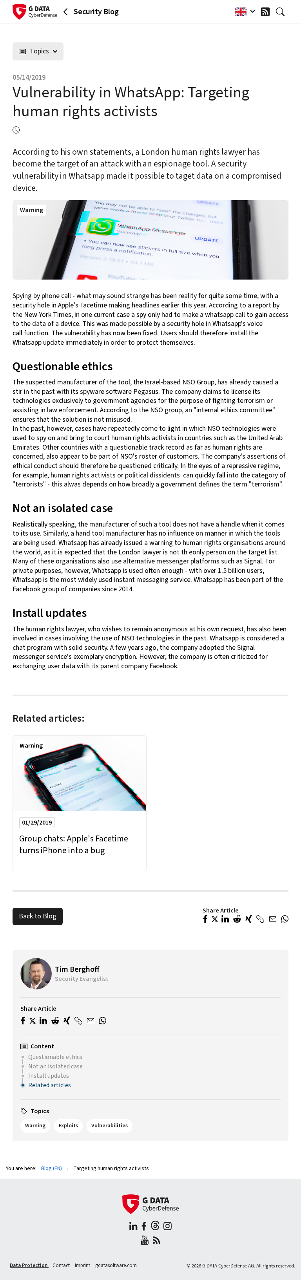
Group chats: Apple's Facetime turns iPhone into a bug (73, 845)
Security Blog (96, 11)
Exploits (68, 1126)
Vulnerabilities (109, 1126)
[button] (205, 920)
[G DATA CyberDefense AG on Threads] (155, 1227)
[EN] (243, 12)
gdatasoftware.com (116, 1265)
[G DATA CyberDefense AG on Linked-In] (133, 1227)
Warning (31, 210)
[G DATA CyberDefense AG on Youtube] (145, 1241)
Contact (62, 1265)
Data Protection (29, 1265)
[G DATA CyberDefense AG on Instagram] (167, 1227)
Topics (39, 51)
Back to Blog (37, 916)
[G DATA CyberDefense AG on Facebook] (144, 1227)
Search (282, 11)
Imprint (83, 1265)
